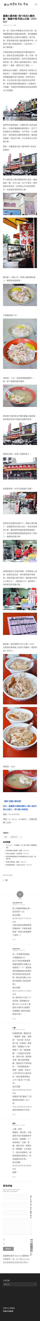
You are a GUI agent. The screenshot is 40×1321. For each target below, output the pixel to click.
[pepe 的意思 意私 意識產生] (16, 4)
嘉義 (15, 25)
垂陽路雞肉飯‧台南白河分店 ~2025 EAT (19, 865)
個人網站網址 (30, 1216)
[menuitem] (36, 4)
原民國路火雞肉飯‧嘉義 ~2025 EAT (17, 850)
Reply (14, 939)
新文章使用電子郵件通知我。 (31, 1249)
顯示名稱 (30, 1199)
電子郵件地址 (30, 1208)
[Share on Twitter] (6, 880)
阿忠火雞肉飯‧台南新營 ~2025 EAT (17, 854)
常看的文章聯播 (8, 1311)
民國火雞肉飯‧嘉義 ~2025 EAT (16, 862)
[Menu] (36, 4)
